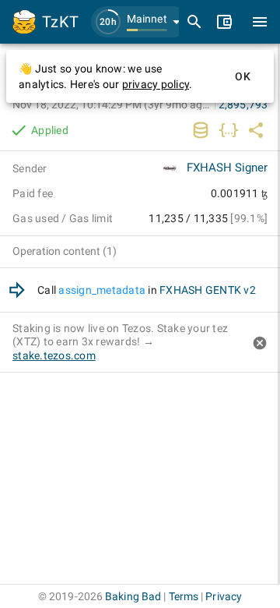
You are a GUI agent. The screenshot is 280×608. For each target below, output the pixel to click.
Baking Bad (133, 596)
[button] (140, 21)
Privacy (223, 596)
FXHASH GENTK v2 (207, 290)
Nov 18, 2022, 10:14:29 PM (112, 104)
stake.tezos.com (54, 355)
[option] (140, 290)
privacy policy (156, 84)
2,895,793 (243, 104)
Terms (184, 596)
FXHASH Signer (227, 168)
